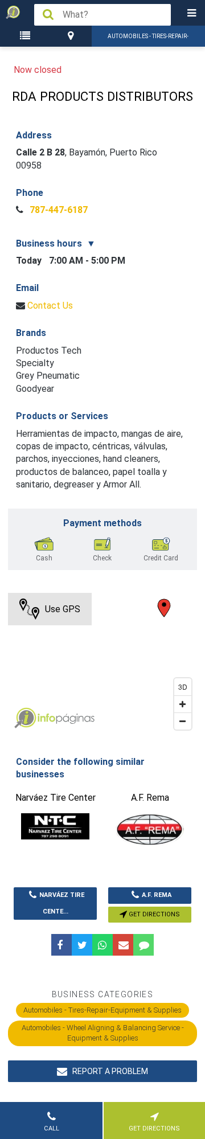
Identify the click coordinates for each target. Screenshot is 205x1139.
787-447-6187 (57, 209)
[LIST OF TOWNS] (26, 36)
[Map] (102, 664)
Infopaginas (25, 718)
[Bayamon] (72, 36)
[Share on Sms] (143, 945)
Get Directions (153, 914)
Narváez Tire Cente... (61, 903)
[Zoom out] (182, 721)
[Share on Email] (123, 945)
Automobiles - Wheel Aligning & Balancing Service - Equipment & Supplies (103, 1032)
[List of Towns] (26, 36)
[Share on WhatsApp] (102, 945)
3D (182, 686)
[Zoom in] (182, 703)
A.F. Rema (156, 895)
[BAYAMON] (72, 36)
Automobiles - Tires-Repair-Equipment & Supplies (102, 1010)
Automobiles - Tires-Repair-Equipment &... (148, 40)
